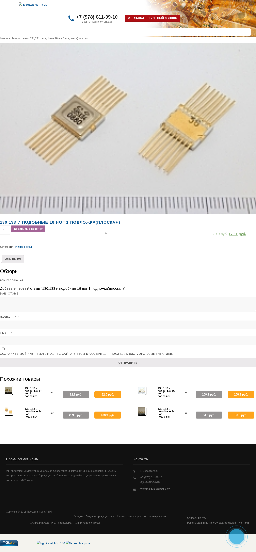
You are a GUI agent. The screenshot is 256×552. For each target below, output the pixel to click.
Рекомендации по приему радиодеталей (211, 522)
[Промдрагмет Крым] (33, 4)
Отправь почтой (107, 32)
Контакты (137, 32)
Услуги (80, 32)
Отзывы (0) (13, 258)
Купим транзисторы (129, 516)
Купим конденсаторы (87, 522)
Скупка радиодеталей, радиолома (40, 32)
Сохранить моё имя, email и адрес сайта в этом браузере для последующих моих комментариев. (86, 353)
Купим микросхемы (155, 516)
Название (9, 317)
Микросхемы (20, 38)
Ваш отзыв (9, 293)
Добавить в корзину (28, 228)
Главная (5, 38)
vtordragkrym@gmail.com (155, 488)
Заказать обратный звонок (154, 18)
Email (6, 333)
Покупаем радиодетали (100, 516)
